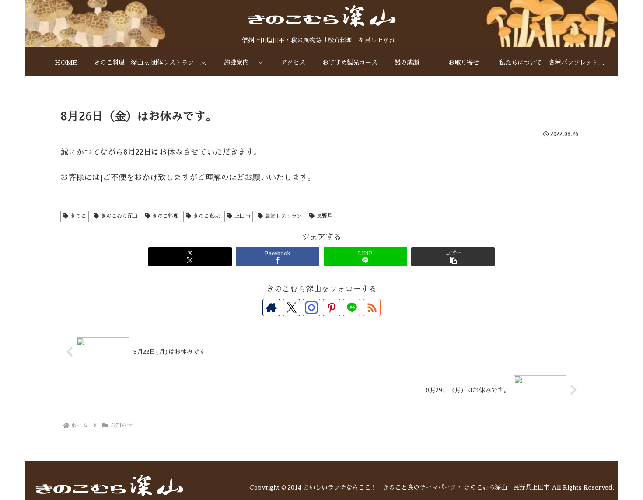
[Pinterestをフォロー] (331, 307)
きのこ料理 (165, 216)
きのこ (78, 216)
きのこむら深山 (119, 216)
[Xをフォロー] (291, 307)
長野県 (324, 216)
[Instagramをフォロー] (311, 307)
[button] (453, 256)
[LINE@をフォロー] (351, 307)
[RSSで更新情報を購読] (372, 307)
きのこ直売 (206, 216)
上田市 (242, 216)
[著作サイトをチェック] (271, 307)
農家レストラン (283, 216)
